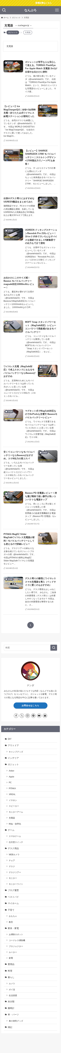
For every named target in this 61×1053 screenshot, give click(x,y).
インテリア (13, 758)
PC (10, 782)
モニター (13, 878)
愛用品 (11, 964)
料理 (10, 971)
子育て (11, 910)
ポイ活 (12, 989)
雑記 (10, 1027)
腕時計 (11, 1008)
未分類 (11, 1001)
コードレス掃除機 (17, 940)
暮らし (11, 977)
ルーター (13, 952)
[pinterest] (33, 715)
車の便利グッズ (16, 1021)
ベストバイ (13, 897)
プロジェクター (16, 946)
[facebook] (16, 715)
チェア (12, 860)
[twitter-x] (22, 715)
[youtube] (39, 715)
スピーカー (14, 806)
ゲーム (11, 830)
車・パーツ (13, 1014)
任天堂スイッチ (16, 842)
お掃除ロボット (16, 934)
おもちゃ (13, 916)
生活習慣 (13, 995)
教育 (11, 922)
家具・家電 (13, 928)
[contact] (45, 715)
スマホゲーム (15, 836)
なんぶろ (30, 10)
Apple (11, 777)
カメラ (12, 983)
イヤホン (13, 800)
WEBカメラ (14, 854)
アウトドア (13, 745)
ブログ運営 (13, 890)
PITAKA (12, 788)
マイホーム (13, 903)
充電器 (12, 818)
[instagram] (27, 715)
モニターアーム (16, 812)
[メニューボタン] (57, 10)
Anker (11, 771)
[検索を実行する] (53, 648)
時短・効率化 (15, 824)
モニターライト (16, 884)
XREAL (12, 794)
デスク (12, 866)
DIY (10, 739)
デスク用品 (13, 848)
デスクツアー (15, 872)
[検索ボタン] (4, 10)
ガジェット (12, 32)
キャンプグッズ (16, 752)
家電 (11, 958)
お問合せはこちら (30, 705)
